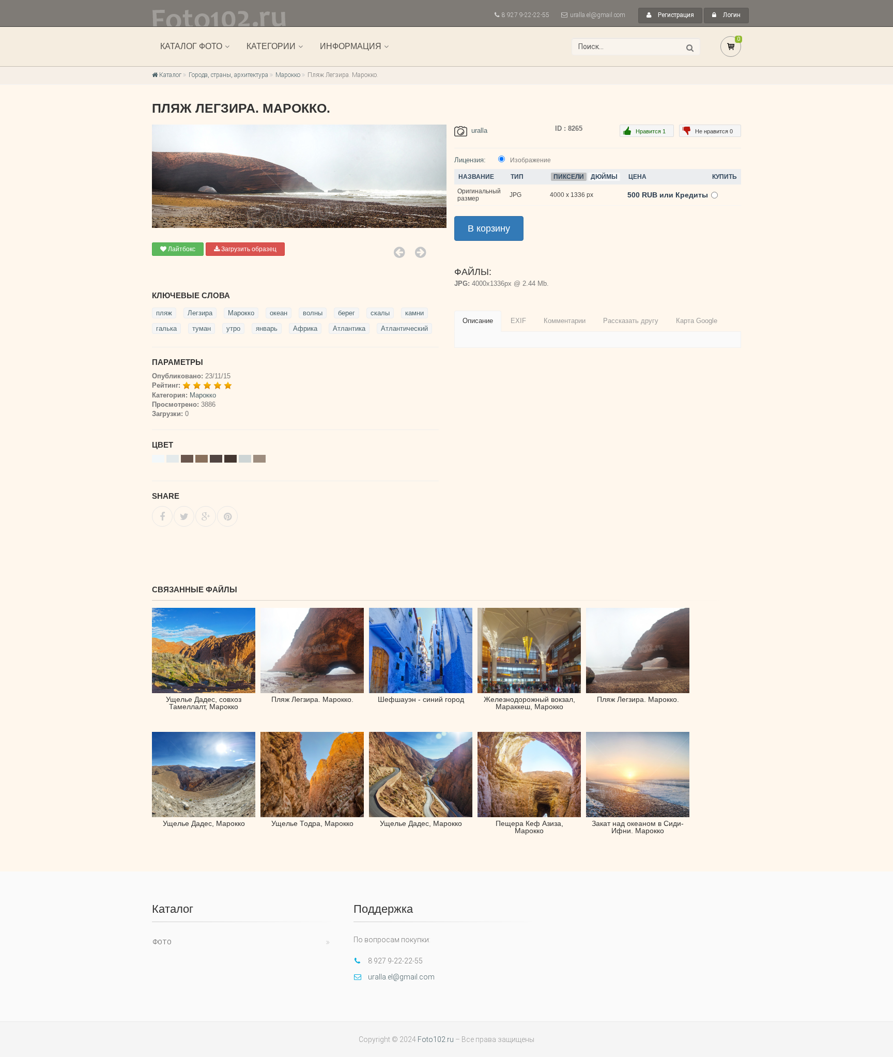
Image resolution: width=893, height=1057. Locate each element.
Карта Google (696, 321)
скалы (380, 313)
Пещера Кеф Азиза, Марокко (529, 827)
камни (414, 313)
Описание (478, 321)
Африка (305, 328)
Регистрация (675, 15)
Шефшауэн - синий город (421, 699)
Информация (350, 46)
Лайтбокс (180, 249)
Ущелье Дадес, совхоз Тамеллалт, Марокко (203, 703)
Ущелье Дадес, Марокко (204, 823)
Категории (271, 46)
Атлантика (349, 328)
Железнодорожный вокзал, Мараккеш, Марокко (529, 703)
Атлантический (404, 328)
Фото (162, 942)
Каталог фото (191, 46)
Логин (731, 15)
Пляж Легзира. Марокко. (312, 699)
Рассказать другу (630, 321)
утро (233, 328)
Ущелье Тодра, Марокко (312, 823)
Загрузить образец (248, 249)
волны (312, 313)
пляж (164, 313)
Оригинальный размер (479, 195)
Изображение (530, 160)
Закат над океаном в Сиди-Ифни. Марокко (638, 827)
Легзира (200, 313)
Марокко (287, 75)
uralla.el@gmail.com (597, 15)
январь (267, 328)
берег (346, 313)
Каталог (169, 75)
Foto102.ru (436, 1039)
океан (278, 313)
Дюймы (604, 176)
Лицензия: (470, 160)
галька (166, 328)
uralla (479, 130)
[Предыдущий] (399, 252)
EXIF (518, 321)
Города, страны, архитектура (228, 75)
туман (201, 328)
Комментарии (565, 321)
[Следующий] (420, 252)
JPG (515, 194)
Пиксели (568, 176)
